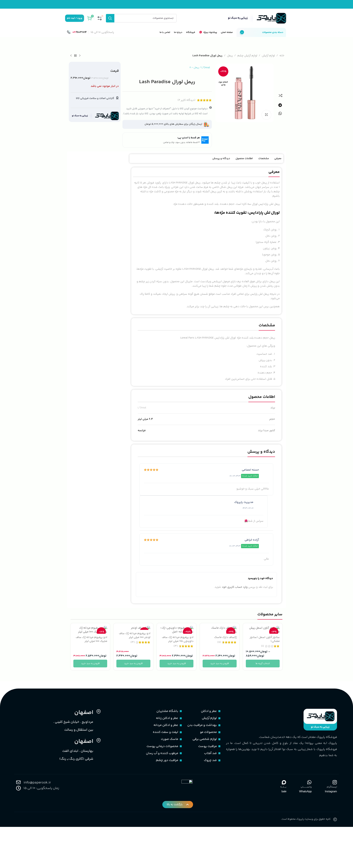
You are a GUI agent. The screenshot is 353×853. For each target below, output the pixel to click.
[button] (279, 105)
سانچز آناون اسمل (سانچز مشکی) (265, 639)
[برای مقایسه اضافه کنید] (280, 95)
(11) (219, 642)
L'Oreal (206, 67)
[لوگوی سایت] (256, 18)
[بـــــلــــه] (284, 782)
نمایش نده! (219, 448)
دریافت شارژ (157, 448)
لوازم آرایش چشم (247, 56)
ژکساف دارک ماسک (225, 637)
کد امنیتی (231, 431)
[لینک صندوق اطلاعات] (77, 32)
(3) (176, 646)
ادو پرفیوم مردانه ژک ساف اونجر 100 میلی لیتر (134, 635)
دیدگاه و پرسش (221, 159)
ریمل (230, 56)
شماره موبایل (229, 418)
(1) (262, 646)
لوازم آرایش (268, 56)
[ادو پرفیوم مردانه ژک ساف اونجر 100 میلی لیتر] (133, 628)
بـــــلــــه (283, 787)
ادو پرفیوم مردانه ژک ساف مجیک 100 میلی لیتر (91, 639)
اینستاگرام (332, 787)
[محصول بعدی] (71, 56)
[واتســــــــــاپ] (309, 782)
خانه (281, 56)
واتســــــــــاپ (306, 787)
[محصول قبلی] (80, 56)
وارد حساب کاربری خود (234, 587)
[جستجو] (110, 18)
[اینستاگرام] (334, 782)
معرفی (277, 159)
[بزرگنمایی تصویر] (266, 114)
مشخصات (263, 159)
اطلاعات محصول (244, 159)
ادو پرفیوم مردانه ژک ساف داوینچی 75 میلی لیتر (177, 639)
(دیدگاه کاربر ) (186, 100)
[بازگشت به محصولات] (75, 56)
